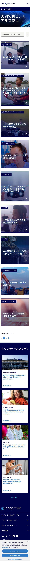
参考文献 (5, 531)
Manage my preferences (15, 559)
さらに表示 (14, 497)
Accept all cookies (15, 551)
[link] (10, 3)
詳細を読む (6, 385)
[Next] (8, 338)
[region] (15, 550)
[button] (3, 3)
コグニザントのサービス (11, 515)
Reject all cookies (15, 555)
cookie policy (5, 547)
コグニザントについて (10, 520)
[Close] (27, 541)
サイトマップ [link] (5, 539)
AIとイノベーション (9, 525)
